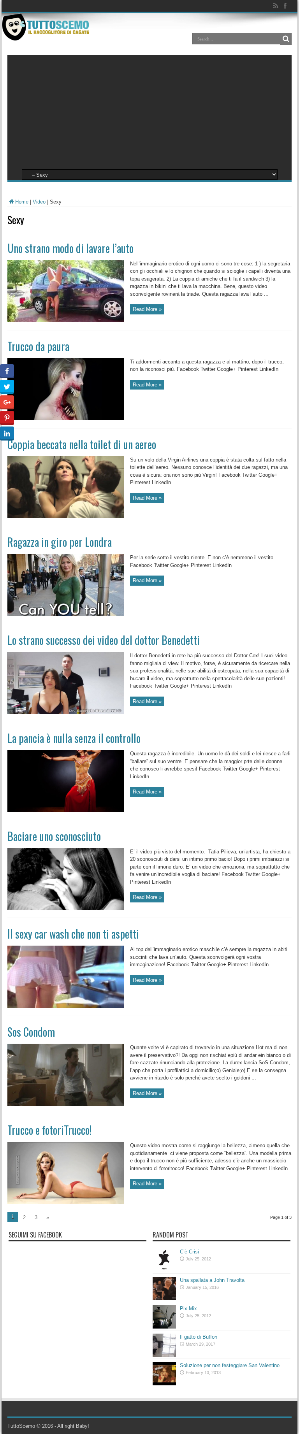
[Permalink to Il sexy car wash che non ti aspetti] (65, 1006)
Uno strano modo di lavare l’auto (70, 248)
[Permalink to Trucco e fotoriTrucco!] (65, 1202)
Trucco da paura (38, 346)
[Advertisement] (149, 109)
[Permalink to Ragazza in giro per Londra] (65, 614)
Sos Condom (31, 1032)
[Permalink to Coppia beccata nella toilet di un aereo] (65, 516)
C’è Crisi (189, 1252)
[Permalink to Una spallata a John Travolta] (164, 1298)
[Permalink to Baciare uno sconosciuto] (65, 908)
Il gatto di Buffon (198, 1337)
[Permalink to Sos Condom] (65, 1104)
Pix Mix (188, 1308)
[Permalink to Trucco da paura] (65, 418)
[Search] (286, 39)
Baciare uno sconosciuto (54, 836)
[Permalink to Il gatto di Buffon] (164, 1355)
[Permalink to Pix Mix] (164, 1327)
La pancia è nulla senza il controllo (74, 738)
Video (39, 202)
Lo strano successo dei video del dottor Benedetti (103, 640)
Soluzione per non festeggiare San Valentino (230, 1365)
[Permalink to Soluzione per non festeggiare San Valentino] (164, 1384)
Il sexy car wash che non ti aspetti (73, 934)
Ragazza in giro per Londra (59, 542)
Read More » (147, 309)
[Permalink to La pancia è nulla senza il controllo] (65, 810)
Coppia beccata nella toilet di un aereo (81, 444)
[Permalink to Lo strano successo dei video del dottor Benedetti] (65, 712)
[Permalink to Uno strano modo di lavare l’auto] (65, 320)
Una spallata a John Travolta (212, 1280)
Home (21, 202)
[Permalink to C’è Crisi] (164, 1270)
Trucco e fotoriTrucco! (49, 1130)
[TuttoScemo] (47, 34)
